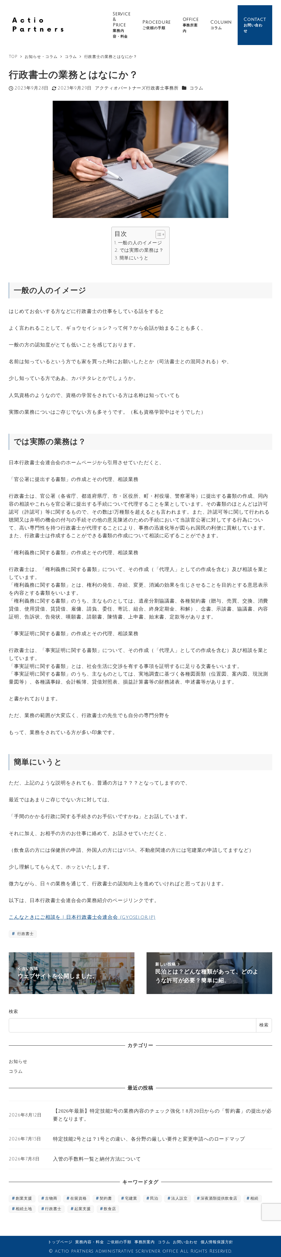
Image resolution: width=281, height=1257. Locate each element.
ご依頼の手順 (119, 1242)
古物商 (51, 1198)
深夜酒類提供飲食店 (219, 1198)
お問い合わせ (185, 1242)
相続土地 (24, 1209)
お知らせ (18, 1061)
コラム (197, 88)
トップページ (60, 1242)
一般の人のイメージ (140, 242)
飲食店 (110, 1209)
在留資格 (78, 1198)
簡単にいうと (134, 258)
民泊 (154, 1198)
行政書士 (25, 934)
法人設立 (179, 1198)
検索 (13, 1011)
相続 (254, 1198)
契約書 (106, 1198)
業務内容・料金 (89, 1242)
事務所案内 (144, 1242)
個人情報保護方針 (217, 1242)
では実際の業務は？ (142, 250)
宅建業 (131, 1198)
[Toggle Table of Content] (157, 234)
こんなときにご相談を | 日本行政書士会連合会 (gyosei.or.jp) (82, 917)
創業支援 (24, 1198)
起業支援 (82, 1209)
